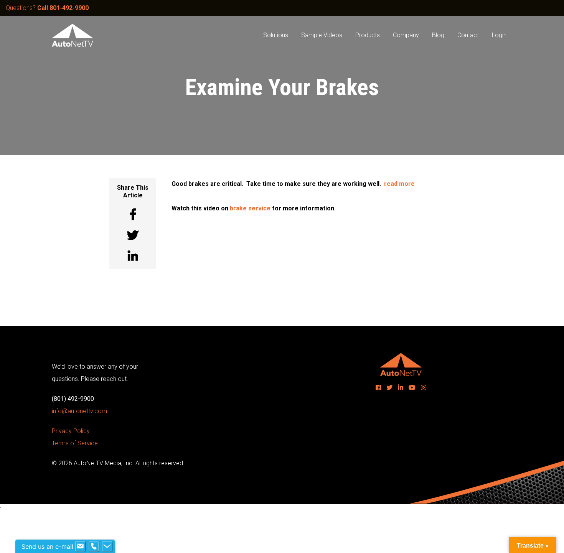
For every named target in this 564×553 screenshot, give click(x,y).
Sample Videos (321, 35)
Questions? (47, 7)
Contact (468, 35)
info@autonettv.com (79, 411)
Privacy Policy (71, 431)
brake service (250, 208)
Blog (438, 35)
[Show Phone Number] (94, 546)
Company (406, 35)
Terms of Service (75, 443)
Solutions (275, 35)
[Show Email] (80, 546)
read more (399, 183)
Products (367, 35)
